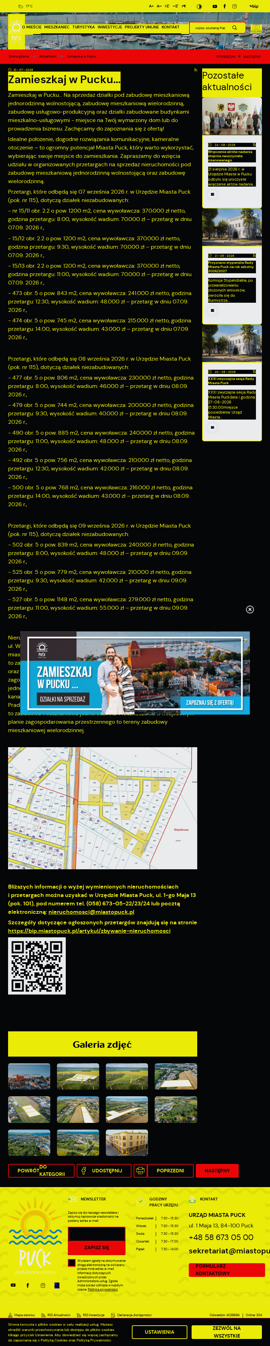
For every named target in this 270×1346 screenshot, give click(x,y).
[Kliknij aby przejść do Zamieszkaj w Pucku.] (135, 673)
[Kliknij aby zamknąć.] (250, 610)
